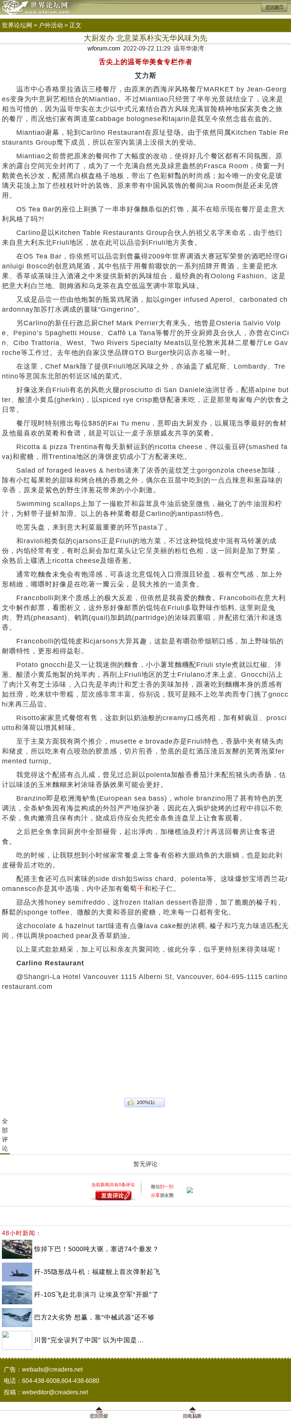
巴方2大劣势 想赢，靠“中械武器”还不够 (94, 1317)
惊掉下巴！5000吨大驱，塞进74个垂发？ (96, 1249)
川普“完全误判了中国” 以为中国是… (89, 1340)
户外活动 (51, 25)
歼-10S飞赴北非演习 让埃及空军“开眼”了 (96, 1294)
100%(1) (146, 1102)
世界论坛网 (17, 25)
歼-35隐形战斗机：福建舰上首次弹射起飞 (97, 1271)
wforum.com (104, 48)
